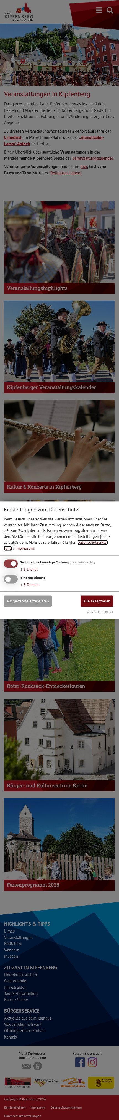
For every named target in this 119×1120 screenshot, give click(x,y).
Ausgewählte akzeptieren (28, 601)
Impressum (24, 548)
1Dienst (29, 569)
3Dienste (30, 584)
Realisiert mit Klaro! (100, 612)
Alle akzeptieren (96, 601)
